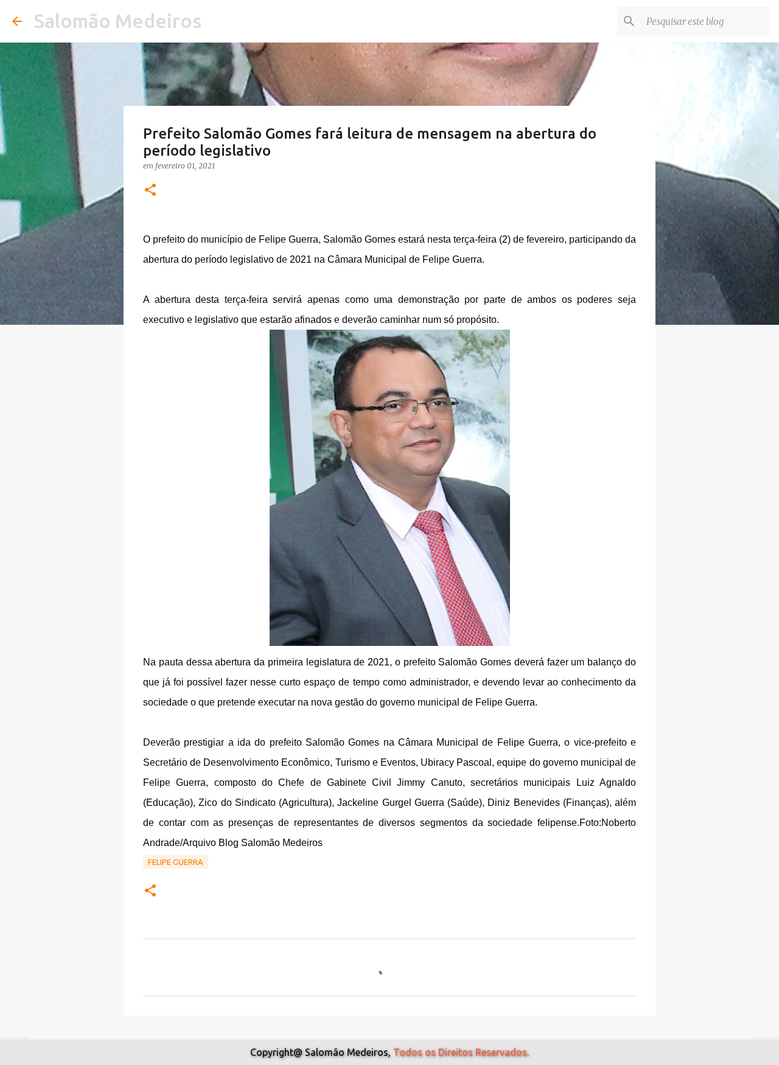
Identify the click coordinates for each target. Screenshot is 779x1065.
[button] (150, 190)
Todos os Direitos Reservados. (461, 1052)
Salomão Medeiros (117, 21)
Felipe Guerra (175, 862)
